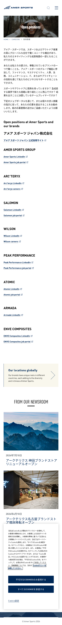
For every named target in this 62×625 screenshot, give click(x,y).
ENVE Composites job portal (17, 341)
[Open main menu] (56, 8)
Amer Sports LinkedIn (14, 156)
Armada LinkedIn (12, 315)
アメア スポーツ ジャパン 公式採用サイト (24, 140)
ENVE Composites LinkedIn (17, 335)
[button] (48, 8)
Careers (16, 39)
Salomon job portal (13, 215)
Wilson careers (11, 241)
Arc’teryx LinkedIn (13, 183)
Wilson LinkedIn (11, 235)
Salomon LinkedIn (12, 209)
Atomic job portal (12, 294)
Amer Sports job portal (15, 162)
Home (6, 39)
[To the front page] (23, 8)
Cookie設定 (13, 600)
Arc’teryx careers (12, 188)
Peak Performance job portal (17, 268)
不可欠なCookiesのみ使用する (31, 579)
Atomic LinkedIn (11, 289)
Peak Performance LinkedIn (17, 262)
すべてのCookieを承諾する (31, 589)
